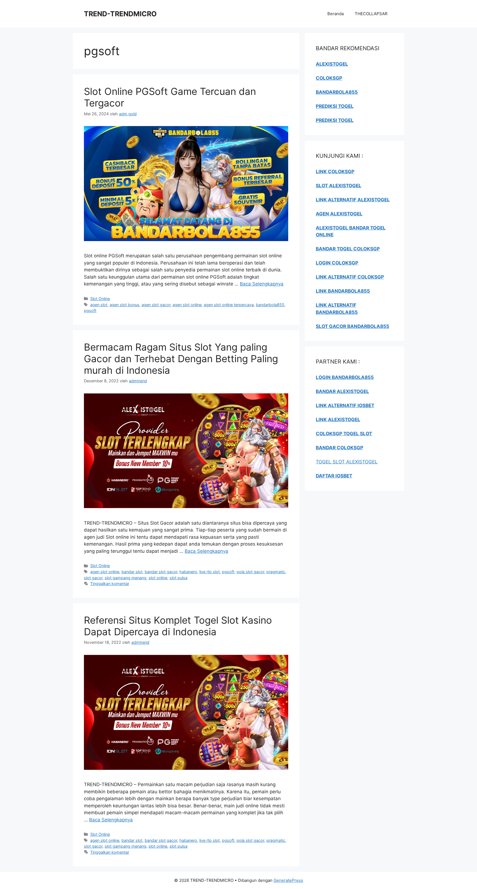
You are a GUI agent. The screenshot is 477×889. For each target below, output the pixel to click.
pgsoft (90, 310)
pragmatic (275, 571)
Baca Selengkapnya (261, 284)
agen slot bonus (124, 304)
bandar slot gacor (161, 571)
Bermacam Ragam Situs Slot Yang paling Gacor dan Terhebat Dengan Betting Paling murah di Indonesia (181, 358)
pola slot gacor (250, 571)
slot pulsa (178, 577)
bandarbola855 (270, 304)
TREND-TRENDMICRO (120, 14)
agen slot (98, 304)
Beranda (335, 13)
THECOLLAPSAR (371, 13)
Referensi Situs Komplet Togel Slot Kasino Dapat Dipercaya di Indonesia (178, 625)
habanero (188, 571)
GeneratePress (288, 880)
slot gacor (93, 577)
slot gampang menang (125, 577)
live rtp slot (209, 571)
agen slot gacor (156, 304)
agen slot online (187, 304)
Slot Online (100, 298)
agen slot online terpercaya (229, 304)
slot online (158, 577)
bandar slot (131, 571)
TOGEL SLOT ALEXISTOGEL (347, 461)
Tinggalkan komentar (109, 583)
